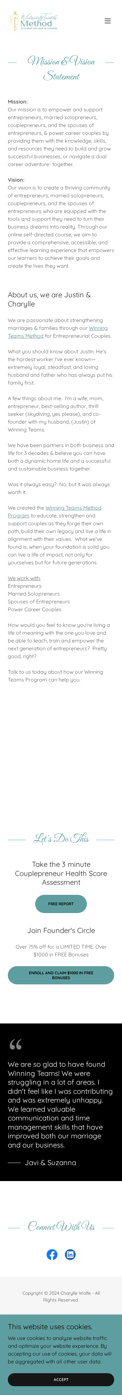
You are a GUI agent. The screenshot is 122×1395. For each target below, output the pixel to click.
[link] (34, 21)
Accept (61, 1379)
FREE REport (61, 903)
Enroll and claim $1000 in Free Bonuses (61, 975)
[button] (107, 20)
